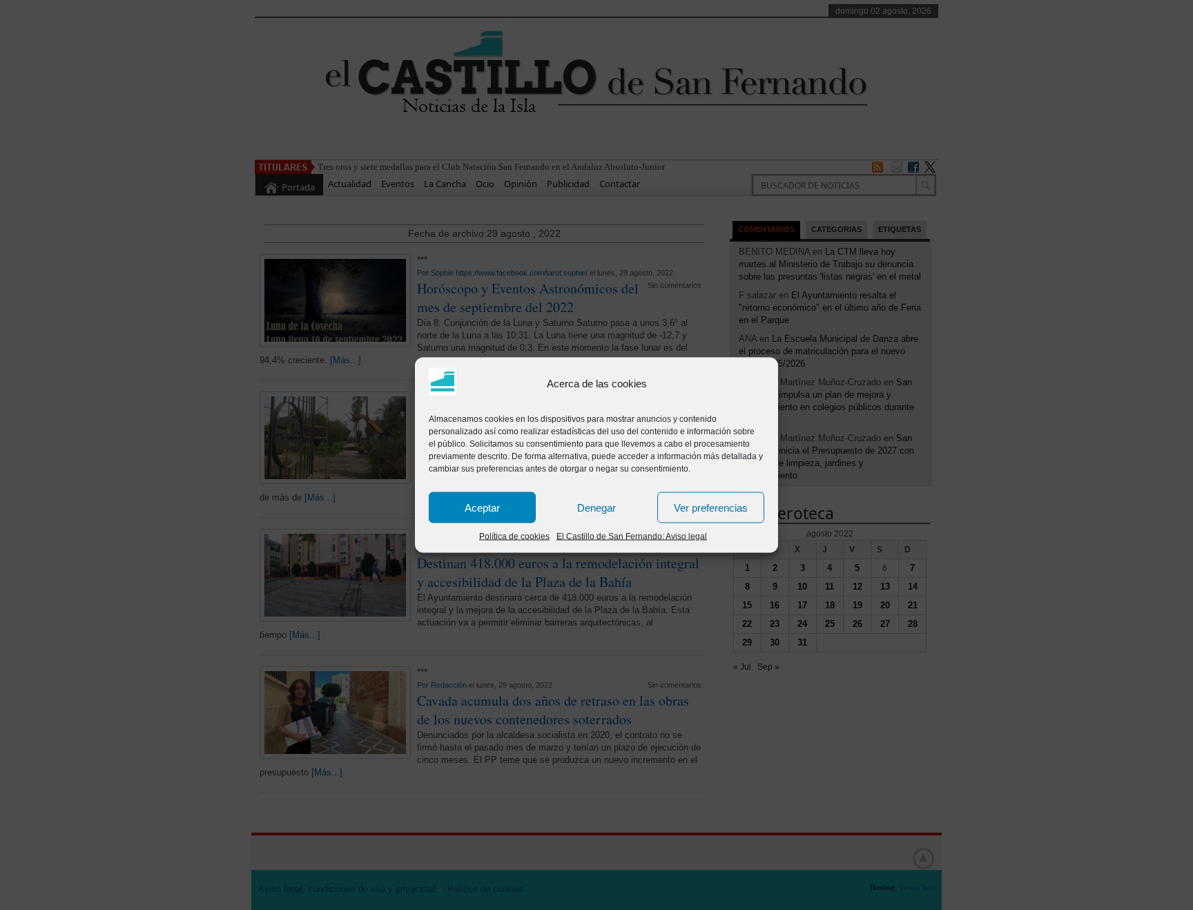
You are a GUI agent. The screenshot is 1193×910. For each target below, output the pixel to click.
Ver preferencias (711, 507)
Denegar (596, 507)
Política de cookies (514, 536)
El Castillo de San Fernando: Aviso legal (631, 536)
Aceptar (482, 507)
